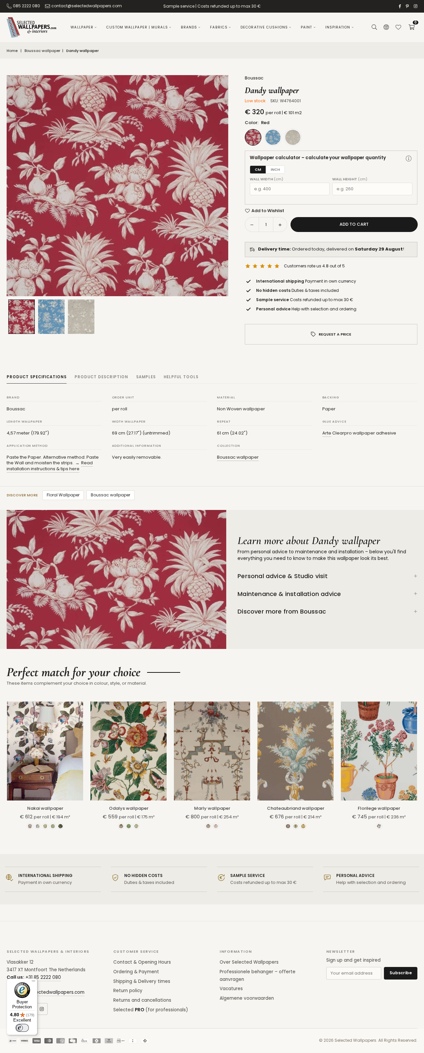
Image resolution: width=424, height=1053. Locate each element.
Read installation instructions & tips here (50, 466)
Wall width (266, 179)
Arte (326, 433)
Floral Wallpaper (63, 495)
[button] (411, 27)
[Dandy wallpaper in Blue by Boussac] (51, 316)
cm (258, 169)
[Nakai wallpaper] (45, 751)
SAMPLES (146, 377)
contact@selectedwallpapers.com (86, 6)
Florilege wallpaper (379, 808)
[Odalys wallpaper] (128, 751)
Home (12, 50)
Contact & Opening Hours (142, 962)
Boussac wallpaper (42, 50)
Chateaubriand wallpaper (295, 808)
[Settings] (386, 27)
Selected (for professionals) (150, 1010)
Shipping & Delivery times (141, 981)
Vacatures (231, 988)
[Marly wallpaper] (212, 751)
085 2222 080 (26, 6)
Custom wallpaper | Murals (137, 27)
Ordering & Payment (136, 972)
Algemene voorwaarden (247, 998)
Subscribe (401, 973)
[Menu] (33, 982)
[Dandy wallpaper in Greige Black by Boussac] (81, 316)
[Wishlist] (398, 27)
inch (275, 169)
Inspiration (337, 27)
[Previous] (20, 185)
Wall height (349, 179)
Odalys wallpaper (128, 808)
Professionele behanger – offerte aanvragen (257, 976)
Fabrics (219, 27)
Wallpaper (82, 27)
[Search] (374, 27)
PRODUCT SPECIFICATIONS (37, 377)
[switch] (22, 1028)
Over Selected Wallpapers (249, 962)
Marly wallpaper (212, 808)
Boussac (254, 78)
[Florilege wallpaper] (379, 751)
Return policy (127, 990)
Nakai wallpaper (45, 808)
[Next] (215, 185)
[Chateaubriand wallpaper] (295, 751)
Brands (189, 27)
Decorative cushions (264, 27)
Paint (306, 27)
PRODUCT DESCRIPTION (101, 377)
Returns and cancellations (142, 1000)
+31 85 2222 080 (43, 977)
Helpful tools (181, 377)
